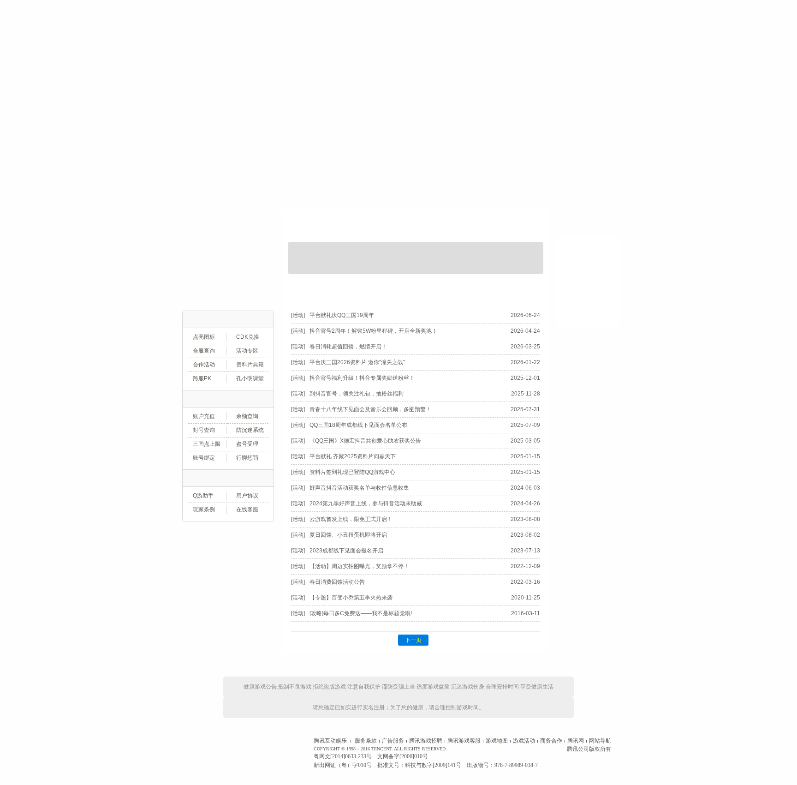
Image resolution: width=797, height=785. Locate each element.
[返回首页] (588, 222)
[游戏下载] (249, 45)
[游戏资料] (341, 45)
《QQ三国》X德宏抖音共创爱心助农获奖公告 (365, 440)
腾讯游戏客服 (464, 740)
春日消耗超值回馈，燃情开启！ (348, 346)
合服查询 (204, 351)
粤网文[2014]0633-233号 (343, 756)
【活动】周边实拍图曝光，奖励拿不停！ (359, 566)
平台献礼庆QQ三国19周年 (341, 315)
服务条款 (366, 740)
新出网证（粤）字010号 (343, 765)
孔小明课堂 (250, 378)
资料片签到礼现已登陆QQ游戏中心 (352, 472)
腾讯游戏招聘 (425, 740)
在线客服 (247, 509)
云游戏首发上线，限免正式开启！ (351, 519)
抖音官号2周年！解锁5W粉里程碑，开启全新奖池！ (373, 331)
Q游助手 (203, 495)
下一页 (413, 640)
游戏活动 (524, 740)
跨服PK (202, 378)
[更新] (383, 289)
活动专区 (247, 351)
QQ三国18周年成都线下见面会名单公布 (358, 425)
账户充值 (224, 200)
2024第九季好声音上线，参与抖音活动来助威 (365, 503)
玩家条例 (204, 509)
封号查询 (204, 430)
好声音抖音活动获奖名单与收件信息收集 (359, 488)
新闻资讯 (501, 227)
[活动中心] (455, 45)
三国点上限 (206, 444)
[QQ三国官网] (387, 45)
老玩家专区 (249, 279)
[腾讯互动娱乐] (214, 752)
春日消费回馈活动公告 (337, 582)
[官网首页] (203, 45)
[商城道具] (501, 45)
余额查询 (247, 416)
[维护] (447, 289)
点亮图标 (204, 337)
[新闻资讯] (295, 45)
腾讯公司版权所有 (589, 749)
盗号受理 (247, 444)
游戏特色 (224, 227)
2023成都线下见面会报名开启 (346, 550)
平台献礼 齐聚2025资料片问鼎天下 (352, 456)
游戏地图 (497, 740)
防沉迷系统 (250, 430)
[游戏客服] (594, 45)
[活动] (511, 289)
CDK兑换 (247, 337)
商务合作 (551, 740)
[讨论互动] (548, 45)
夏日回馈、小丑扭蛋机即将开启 (348, 535)
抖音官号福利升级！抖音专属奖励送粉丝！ (362, 378)
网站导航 (600, 740)
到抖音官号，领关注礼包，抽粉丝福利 (356, 393)
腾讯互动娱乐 (330, 740)
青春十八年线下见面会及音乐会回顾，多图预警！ (370, 409)
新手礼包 (204, 279)
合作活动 (204, 364)
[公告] (319, 289)
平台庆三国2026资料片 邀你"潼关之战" (357, 362)
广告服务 (393, 740)
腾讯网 (575, 740)
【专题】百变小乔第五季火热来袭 (351, 597)
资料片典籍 (250, 364)
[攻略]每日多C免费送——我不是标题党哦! (360, 613)
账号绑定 (204, 458)
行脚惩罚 (247, 458)
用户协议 (247, 495)
